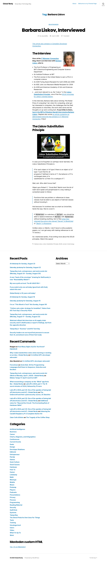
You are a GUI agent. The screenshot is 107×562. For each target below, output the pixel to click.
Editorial (13, 452)
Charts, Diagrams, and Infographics (23, 437)
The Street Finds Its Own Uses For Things (25, 517)
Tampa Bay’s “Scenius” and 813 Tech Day (25, 329)
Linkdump (13, 475)
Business (13, 432)
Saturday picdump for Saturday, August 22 (25, 267)
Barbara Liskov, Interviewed (53, 30)
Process (13, 500)
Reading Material (16, 505)
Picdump (13, 487)
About (74, 3)
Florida (12, 457)
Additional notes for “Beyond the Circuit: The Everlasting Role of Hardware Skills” (29, 403)
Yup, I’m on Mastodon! (18, 547)
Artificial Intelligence (17, 429)
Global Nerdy (8, 3)
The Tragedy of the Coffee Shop (37, 417)
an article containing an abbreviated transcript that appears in (50, 116)
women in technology (68, 244)
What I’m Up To (15, 533)
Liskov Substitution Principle (50, 244)
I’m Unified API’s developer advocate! (36, 361)
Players (12, 490)
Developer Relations (17, 449)
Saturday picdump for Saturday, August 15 (25, 301)
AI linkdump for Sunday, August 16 (22, 297)
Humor (12, 472)
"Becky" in (43, 223)
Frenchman (14, 365)
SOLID (60, 244)
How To (12, 470)
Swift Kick (13, 510)
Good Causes (15, 465)
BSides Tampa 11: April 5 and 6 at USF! (23, 378)
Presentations (15, 495)
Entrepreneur (15, 454)
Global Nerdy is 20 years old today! (22, 293)
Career (12, 434)
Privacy (12, 497)
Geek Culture (15, 462)
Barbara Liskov (38, 244)
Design (12, 447)
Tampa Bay (14, 515)
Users (12, 528)
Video (12, 530)
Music (12, 485)
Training (13, 523)
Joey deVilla (44, 36)
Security (13, 507)
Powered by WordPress (32, 558)
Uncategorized (53, 24)
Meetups (13, 480)
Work (12, 535)
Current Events (15, 442)
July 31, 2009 (55, 36)
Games (12, 459)
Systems (13, 512)
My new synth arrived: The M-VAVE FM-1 (25, 283)
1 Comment (66, 36)
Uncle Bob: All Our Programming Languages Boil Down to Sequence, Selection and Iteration (28, 367)
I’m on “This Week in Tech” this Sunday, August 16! (28, 304)
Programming (15, 502)
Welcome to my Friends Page (87, 3)
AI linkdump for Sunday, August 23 (22, 264)
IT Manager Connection (50, 58)
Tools (12, 520)
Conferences (14, 439)
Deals (12, 444)
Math (12, 477)
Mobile (12, 482)
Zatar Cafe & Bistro (17, 417)
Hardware (13, 467)
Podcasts (13, 492)
